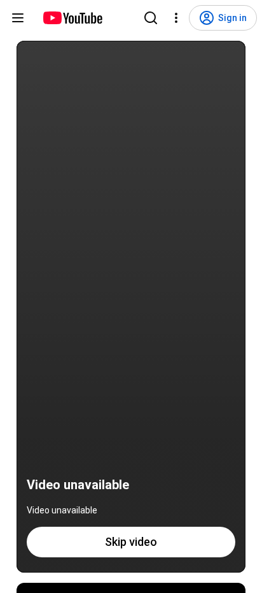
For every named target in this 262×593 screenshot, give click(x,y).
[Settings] (176, 17)
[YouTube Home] (72, 18)
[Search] (150, 17)
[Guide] (17, 17)
